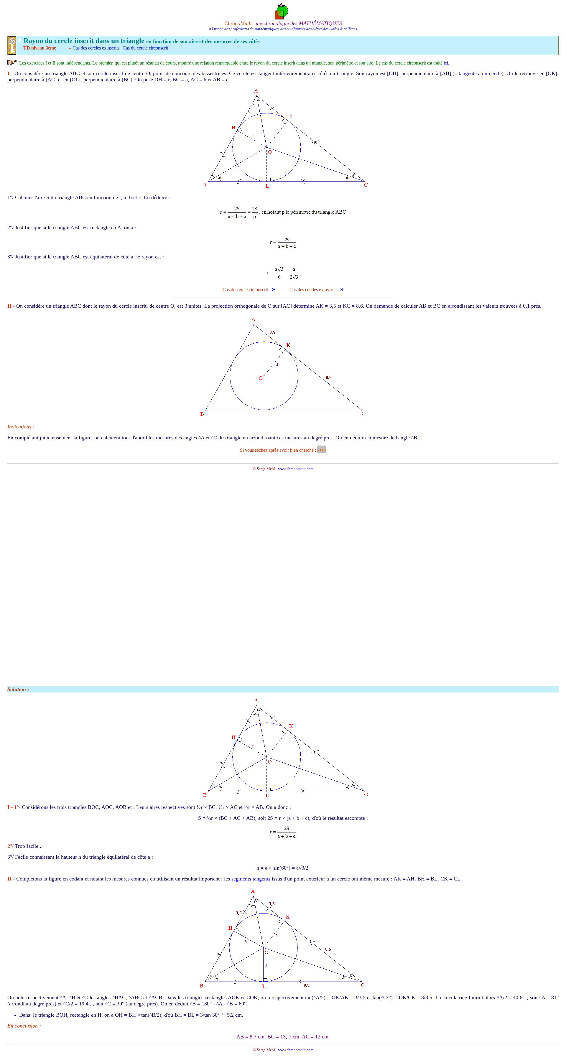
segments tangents (250, 879)
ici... (448, 62)
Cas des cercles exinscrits (97, 47)
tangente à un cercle (480, 73)
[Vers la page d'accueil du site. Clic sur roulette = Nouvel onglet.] (283, 10)
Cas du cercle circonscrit (145, 47)
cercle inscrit (109, 73)
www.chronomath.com (295, 468)
